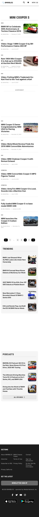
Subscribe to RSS (6, 463)
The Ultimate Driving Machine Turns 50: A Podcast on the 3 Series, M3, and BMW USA (14, 377)
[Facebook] (13, 495)
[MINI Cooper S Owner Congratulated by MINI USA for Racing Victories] (30, 128)
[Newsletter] (28, 2)
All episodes (19, 397)
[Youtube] (22, 495)
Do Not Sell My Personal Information (30, 465)
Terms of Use (17, 459)
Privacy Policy (17, 463)
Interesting (4, 170)
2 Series (3, 200)
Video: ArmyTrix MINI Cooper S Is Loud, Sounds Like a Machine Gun (18, 190)
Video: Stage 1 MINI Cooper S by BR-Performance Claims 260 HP (17, 45)
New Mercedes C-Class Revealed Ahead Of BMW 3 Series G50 (13, 295)
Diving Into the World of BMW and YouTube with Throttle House (14, 389)
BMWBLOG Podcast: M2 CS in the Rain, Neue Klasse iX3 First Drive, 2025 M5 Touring (14, 365)
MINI (2, 40)
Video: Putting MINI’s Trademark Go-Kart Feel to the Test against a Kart (17, 78)
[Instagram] (26, 495)
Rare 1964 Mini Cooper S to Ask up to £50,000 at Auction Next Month (11, 61)
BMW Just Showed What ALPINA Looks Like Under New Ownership (14, 260)
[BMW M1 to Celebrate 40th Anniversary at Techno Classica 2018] (30, 28)
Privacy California (6, 469)
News (2, 23)
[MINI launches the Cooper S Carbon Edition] (30, 221)
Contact (28, 454)
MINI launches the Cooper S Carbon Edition (9, 220)
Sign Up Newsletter (29, 460)
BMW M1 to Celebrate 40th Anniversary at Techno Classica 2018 (11, 28)
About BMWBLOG (6, 454)
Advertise (4, 459)
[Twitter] (17, 495)
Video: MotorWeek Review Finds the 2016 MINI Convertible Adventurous (17, 145)
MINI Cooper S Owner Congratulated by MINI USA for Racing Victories (11, 127)
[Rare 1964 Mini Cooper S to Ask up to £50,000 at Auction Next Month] (30, 61)
